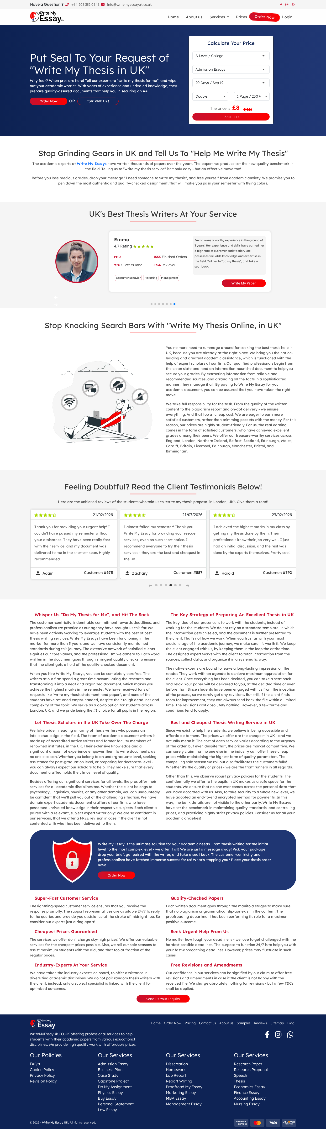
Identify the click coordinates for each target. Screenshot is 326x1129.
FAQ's (35, 1063)
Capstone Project (113, 1081)
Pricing (190, 1023)
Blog (290, 1023)
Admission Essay (113, 1063)
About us (194, 17)
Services (218, 17)
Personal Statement (116, 1104)
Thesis (239, 1081)
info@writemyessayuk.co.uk (129, 4)
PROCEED (231, 117)
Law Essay (107, 1109)
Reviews (260, 1023)
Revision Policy (43, 1081)
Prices (241, 17)
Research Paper (248, 1063)
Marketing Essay (181, 1092)
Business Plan (110, 1069)
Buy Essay (107, 1098)
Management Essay (184, 1104)
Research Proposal (251, 1069)
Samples (244, 1023)
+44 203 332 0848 (85, 4)
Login (287, 17)
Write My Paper (243, 283)
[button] (163, 297)
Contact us (207, 1023)
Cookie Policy (42, 1069)
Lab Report (176, 1075)
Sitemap (277, 1023)
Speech (240, 1075)
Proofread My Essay (184, 1086)
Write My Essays (91, 163)
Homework (176, 1069)
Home (173, 17)
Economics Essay (249, 1086)
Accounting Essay (250, 1098)
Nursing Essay (247, 1104)
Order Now (116, 875)
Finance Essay (246, 1092)
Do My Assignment (115, 1086)
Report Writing (179, 1081)
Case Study (108, 1075)
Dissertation (177, 1063)
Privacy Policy (42, 1075)
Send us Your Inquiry (163, 999)
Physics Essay (110, 1092)
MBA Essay (176, 1098)
